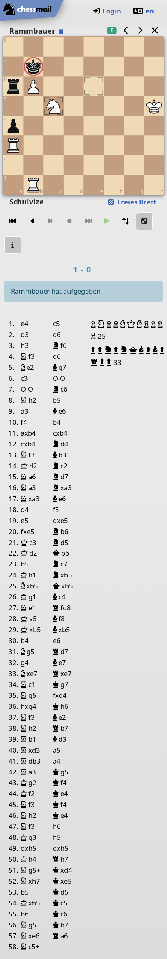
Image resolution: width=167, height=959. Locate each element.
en (150, 10)
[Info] (12, 245)
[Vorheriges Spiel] (125, 30)
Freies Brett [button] (136, 201)
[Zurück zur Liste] (154, 30)
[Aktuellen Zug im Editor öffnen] (144, 221)
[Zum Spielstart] (12, 221)
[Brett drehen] (125, 221)
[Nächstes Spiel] (140, 30)
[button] (94, 324)
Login (112, 10)
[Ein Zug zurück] (31, 221)
